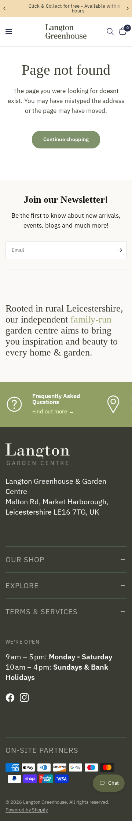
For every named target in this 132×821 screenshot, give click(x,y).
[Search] (110, 31)
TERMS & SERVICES (42, 611)
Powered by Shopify (27, 810)
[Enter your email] (119, 250)
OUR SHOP (25, 559)
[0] (121, 31)
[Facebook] (12, 698)
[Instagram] (26, 698)
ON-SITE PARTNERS (42, 750)
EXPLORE (22, 585)
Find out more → (53, 411)
